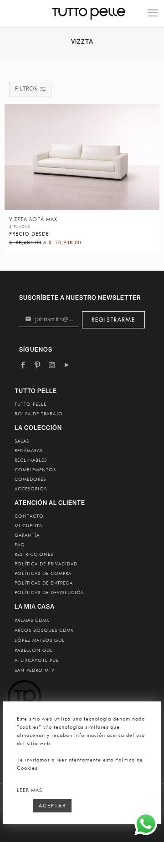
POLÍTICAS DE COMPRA (43, 573)
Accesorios (31, 489)
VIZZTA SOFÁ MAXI (34, 219)
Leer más (29, 790)
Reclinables (31, 460)
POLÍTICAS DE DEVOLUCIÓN (50, 592)
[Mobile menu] (152, 13)
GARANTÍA (27, 535)
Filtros (26, 89)
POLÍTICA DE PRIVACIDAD (46, 564)
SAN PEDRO (35, 670)
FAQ (20, 545)
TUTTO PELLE (30, 404)
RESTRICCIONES (34, 554)
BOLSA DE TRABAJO (39, 414)
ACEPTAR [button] (52, 805)
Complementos (35, 470)
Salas (22, 441)
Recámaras (29, 451)
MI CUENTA (28, 526)
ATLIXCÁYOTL (37, 660)
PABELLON (34, 650)
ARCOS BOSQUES (44, 630)
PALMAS (32, 620)
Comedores (30, 479)
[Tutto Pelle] (88, 13)
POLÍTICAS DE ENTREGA (44, 583)
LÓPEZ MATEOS (40, 640)
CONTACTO (29, 516)
